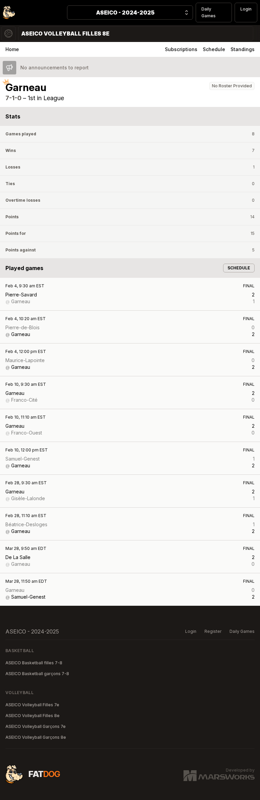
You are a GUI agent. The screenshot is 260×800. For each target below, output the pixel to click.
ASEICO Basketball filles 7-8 (33, 662)
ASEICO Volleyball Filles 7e (32, 704)
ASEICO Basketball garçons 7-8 (37, 673)
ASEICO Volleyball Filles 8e (32, 715)
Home (12, 49)
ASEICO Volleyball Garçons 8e (35, 737)
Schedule (214, 49)
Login (246, 9)
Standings (243, 49)
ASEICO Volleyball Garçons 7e (35, 726)
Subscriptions (181, 49)
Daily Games (208, 12)
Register (212, 631)
